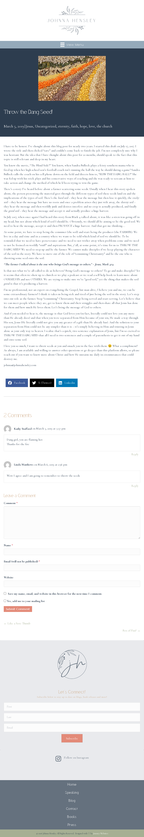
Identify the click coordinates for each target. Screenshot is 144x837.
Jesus (29, 126)
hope (83, 126)
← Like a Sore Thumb (17, 623)
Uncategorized (45, 126)
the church (104, 126)
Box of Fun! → (131, 630)
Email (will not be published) (22, 561)
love (92, 126)
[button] (72, 738)
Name (8, 545)
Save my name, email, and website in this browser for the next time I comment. (55, 594)
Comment (11, 503)
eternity (63, 126)
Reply (134, 454)
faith (74, 126)
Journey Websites (100, 833)
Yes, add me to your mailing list (25, 601)
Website (8, 577)
